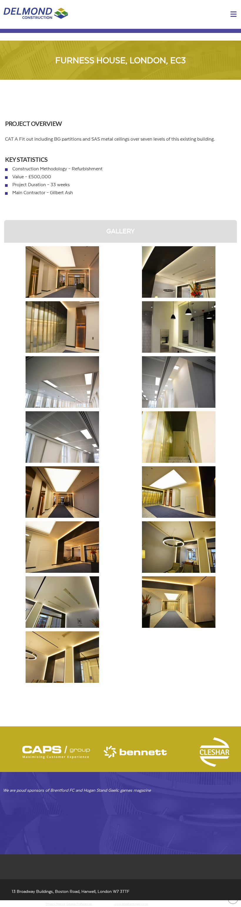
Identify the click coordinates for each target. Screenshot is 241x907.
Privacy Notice (55, 904)
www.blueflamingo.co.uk (131, 904)
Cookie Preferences (79, 904)
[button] (233, 14)
